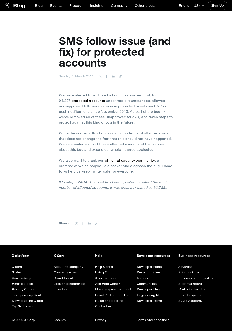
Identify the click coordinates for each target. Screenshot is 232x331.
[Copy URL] (119, 76)
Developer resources (153, 256)
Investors (61, 289)
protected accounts (88, 100)
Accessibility (21, 278)
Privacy (100, 320)
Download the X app (27, 301)
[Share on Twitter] (100, 76)
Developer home (149, 267)
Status (17, 272)
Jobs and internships (69, 284)
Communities (147, 284)
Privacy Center (23, 289)
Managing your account (113, 289)
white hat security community (129, 160)
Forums (142, 278)
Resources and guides (195, 278)
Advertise (185, 267)
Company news (65, 272)
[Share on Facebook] (106, 76)
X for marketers (190, 284)
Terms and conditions (153, 320)
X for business (189, 272)
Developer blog (148, 289)
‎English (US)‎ (190, 5)
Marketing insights (192, 289)
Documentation (148, 272)
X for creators (105, 278)
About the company (68, 267)
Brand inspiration (191, 295)
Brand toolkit (63, 278)
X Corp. (60, 256)
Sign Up (217, 5)
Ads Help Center (107, 284)
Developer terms (149, 301)
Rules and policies (109, 301)
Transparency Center (28, 295)
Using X (101, 272)
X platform (20, 256)
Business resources (194, 256)
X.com (17, 267)
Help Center (104, 267)
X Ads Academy (190, 301)
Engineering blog (149, 295)
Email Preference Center (114, 295)
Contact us (103, 306)
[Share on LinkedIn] (113, 76)
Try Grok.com (22, 306)
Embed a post (22, 284)
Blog (39, 5)
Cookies (60, 320)
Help (99, 256)
